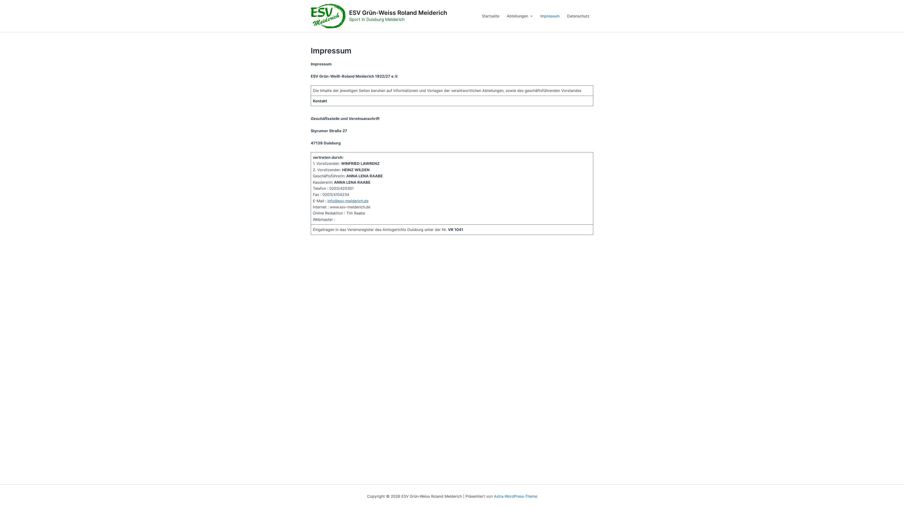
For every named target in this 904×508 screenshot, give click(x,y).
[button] (530, 16)
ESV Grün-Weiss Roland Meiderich (398, 12)
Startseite (490, 16)
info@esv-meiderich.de (347, 200)
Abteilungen (517, 16)
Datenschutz (578, 16)
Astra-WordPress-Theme (515, 496)
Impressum (550, 16)
